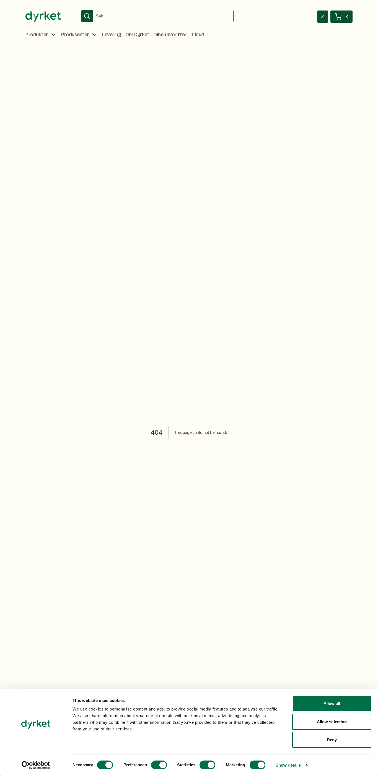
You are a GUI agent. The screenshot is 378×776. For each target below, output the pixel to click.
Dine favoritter (170, 35)
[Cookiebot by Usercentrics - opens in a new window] (36, 765)
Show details (288, 765)
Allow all (331, 703)
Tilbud (197, 35)
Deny (332, 739)
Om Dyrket (137, 35)
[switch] (159, 765)
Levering (111, 35)
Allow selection (332, 721)
